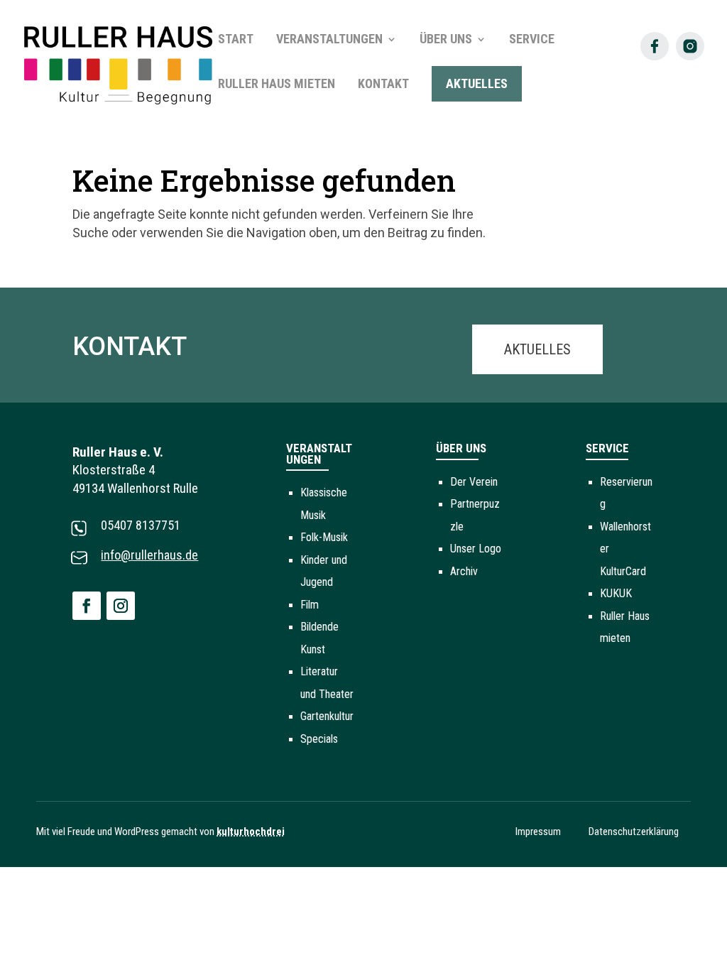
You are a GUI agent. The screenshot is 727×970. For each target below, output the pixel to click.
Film (309, 604)
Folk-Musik (324, 537)
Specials (319, 739)
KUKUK (616, 593)
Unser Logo (475, 548)
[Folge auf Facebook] (86, 606)
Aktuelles (537, 349)
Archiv (464, 571)
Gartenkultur (327, 716)
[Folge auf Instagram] (120, 606)
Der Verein (474, 482)
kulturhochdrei (251, 831)
